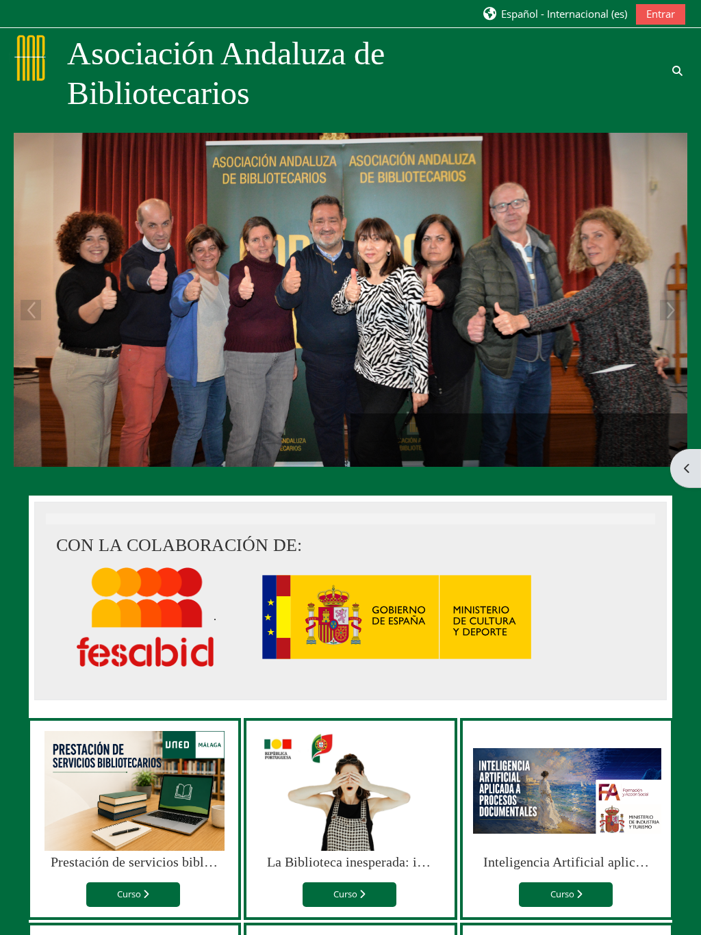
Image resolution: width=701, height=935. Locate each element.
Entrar (660, 14)
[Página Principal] (31, 57)
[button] (554, 13)
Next (670, 310)
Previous (31, 310)
